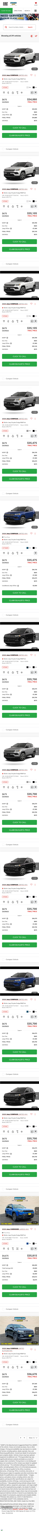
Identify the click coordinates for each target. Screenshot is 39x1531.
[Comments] (32, 92)
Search (30, 27)
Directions (18, 11)
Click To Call (19, 127)
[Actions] (35, 75)
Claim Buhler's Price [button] (19, 135)
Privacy (26, 1509)
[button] (37, 57)
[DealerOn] (7, 1507)
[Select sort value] (35, 36)
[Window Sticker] (35, 92)
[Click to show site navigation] (35, 11)
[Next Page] (24, 1438)
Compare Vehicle (12, 149)
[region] (19, 116)
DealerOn (15, 1509)
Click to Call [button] (6, 11)
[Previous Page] (21, 1438)
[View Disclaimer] (22, 92)
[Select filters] (31, 35)
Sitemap (21, 1509)
